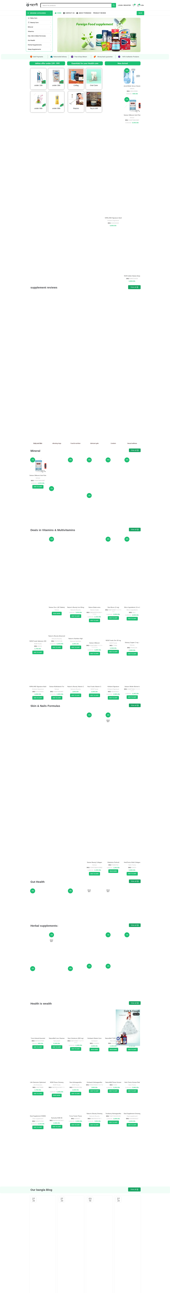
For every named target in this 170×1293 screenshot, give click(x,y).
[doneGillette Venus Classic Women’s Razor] (132, 75)
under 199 (38, 85)
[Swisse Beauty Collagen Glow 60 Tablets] (94, 786)
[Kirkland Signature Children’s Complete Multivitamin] (113, 610)
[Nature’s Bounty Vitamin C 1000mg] (75, 610)
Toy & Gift (94, 108)
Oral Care (94, 85)
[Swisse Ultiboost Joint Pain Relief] (132, 104)
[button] (37, 487)
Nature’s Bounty (76, 689)
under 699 (38, 108)
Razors (76, 108)
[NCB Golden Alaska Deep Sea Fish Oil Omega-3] (132, 199)
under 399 (56, 85)
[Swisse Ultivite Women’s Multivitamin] (132, 610)
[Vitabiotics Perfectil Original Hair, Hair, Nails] (113, 786)
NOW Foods (94, 689)
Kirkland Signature (113, 220)
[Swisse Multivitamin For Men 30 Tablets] (56, 610)
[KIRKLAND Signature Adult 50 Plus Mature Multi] (113, 141)
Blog (140, 13)
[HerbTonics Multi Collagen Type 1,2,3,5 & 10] (132, 786)
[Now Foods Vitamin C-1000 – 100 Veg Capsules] (94, 610)
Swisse (132, 117)
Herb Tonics (132, 865)
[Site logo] (32, 5)
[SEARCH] (113, 5)
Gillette (132, 88)
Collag (76, 85)
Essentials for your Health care (85, 63)
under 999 (56, 108)
